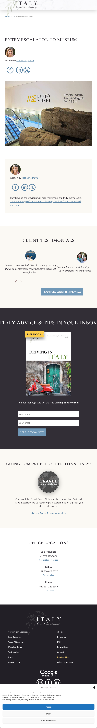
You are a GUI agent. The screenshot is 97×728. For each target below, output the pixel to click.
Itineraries (61, 637)
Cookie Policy (14, 662)
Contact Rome (48, 590)
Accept (48, 707)
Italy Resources (14, 637)
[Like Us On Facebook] (48, 682)
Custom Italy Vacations (18, 632)
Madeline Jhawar (25, 60)
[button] (93, 687)
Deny (48, 714)
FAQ (59, 642)
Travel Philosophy (16, 642)
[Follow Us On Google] (48, 673)
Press (10, 657)
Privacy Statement (65, 662)
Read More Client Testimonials (62, 291)
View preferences (48, 721)
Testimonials (13, 652)
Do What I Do (63, 657)
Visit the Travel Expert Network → (48, 513)
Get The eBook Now (32, 432)
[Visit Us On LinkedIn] (57, 682)
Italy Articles (62, 647)
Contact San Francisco (48, 560)
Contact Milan (48, 575)
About (60, 632)
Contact (60, 652)
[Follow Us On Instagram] (40, 682)
